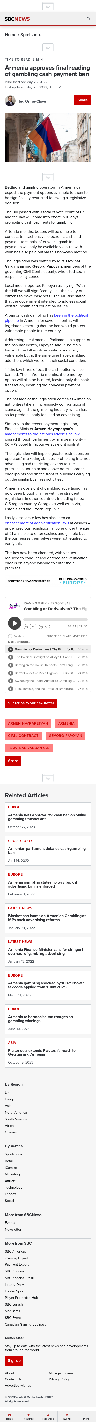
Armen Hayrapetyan (28, 723)
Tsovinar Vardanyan (28, 747)
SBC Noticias (14, 1271)
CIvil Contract (23, 735)
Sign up (14, 1360)
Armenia (66, 723)
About (9, 1373)
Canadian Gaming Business (25, 1324)
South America (16, 1119)
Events (10, 1222)
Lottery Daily (14, 1284)
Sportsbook (30, 34)
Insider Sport (14, 1291)
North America (16, 1112)
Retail (9, 1161)
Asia (8, 1105)
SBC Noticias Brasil (19, 1278)
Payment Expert (17, 1264)
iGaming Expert (16, 1258)
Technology (13, 1187)
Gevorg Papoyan (65, 735)
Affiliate (10, 1181)
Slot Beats (12, 1311)
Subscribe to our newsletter (31, 703)
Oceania (11, 1132)
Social (9, 1200)
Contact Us (13, 1379)
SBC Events (14, 1317)
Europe (10, 1099)
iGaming (11, 1167)
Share (83, 100)
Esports (10, 1194)
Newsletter (13, 1229)
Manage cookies (61, 1373)
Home (10, 34)
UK (7, 1092)
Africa (9, 1125)
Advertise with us (18, 1385)
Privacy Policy (59, 1379)
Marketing (12, 1174)
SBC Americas (15, 1251)
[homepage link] (17, 19)
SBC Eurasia (14, 1304)
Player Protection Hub (21, 1297)
